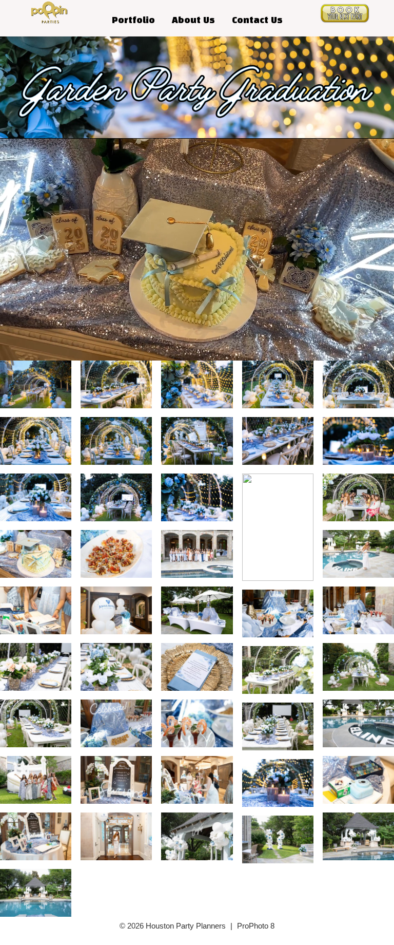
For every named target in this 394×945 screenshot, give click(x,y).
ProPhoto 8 (255, 925)
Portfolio (133, 20)
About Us (193, 20)
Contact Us (257, 20)
